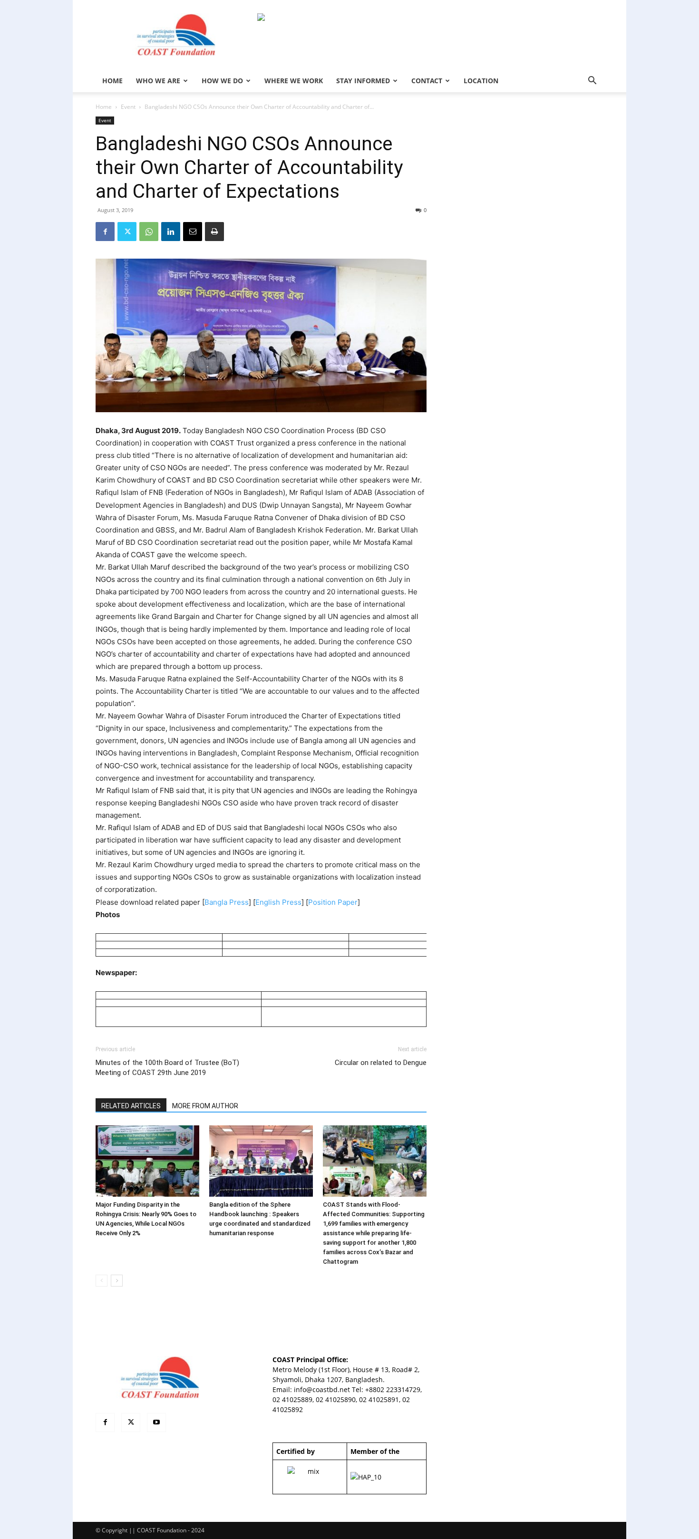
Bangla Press (226, 902)
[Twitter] (126, 231)
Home (104, 107)
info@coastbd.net (322, 1389)
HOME (112, 80)
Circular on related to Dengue (381, 1062)
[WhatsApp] (148, 231)
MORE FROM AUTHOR (205, 1106)
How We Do (222, 80)
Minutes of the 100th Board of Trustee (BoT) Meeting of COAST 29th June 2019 (167, 1067)
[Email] (192, 231)
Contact (426, 80)
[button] (592, 81)
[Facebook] (105, 231)
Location (481, 80)
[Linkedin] (170, 231)
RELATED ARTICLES (131, 1106)
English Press (278, 902)
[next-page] (117, 1281)
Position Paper (333, 902)
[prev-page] (101, 1281)
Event (128, 107)
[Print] (214, 231)
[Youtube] (156, 1422)
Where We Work (293, 80)
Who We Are (158, 80)
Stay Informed (363, 80)
